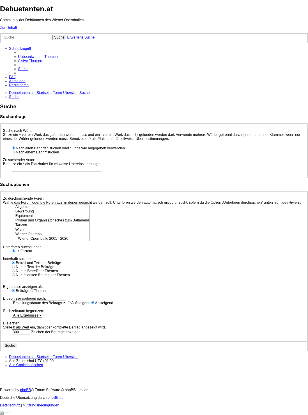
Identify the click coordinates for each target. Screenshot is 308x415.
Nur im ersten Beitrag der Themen (42, 275)
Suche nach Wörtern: (20, 130)
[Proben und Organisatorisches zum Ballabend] (51, 220)
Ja (17, 251)
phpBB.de (56, 397)
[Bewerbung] (51, 211)
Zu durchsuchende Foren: (23, 198)
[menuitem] (38, 57)
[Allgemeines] (51, 207)
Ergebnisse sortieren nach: (24, 298)
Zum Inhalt (8, 28)
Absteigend (103, 303)
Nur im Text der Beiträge (34, 267)
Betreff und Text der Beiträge (38, 263)
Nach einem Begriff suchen (37, 152)
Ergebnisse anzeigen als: (23, 287)
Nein (27, 251)
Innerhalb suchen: (17, 259)
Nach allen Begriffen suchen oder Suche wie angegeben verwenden (70, 148)
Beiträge (22, 291)
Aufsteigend (80, 303)
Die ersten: (11, 323)
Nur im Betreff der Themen (36, 271)
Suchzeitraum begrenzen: (23, 311)
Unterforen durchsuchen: (22, 247)
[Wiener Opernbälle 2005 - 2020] (51, 239)
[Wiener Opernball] (51, 234)
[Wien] (51, 230)
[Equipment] (51, 216)
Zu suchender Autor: (19, 160)
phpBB (25, 390)
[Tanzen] (51, 225)
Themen (40, 291)
